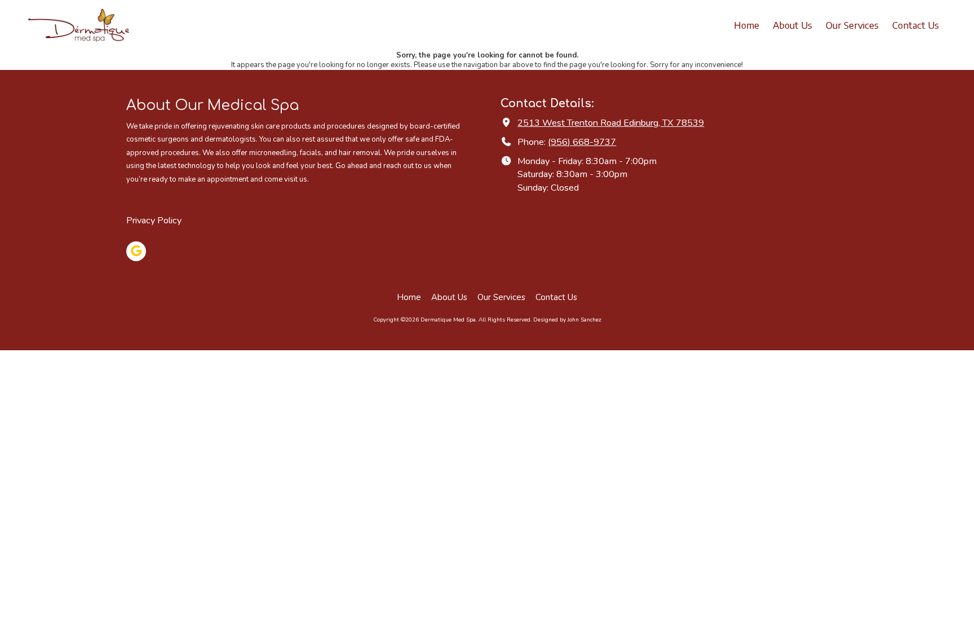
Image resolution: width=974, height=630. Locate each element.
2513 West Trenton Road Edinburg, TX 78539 (610, 123)
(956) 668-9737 (582, 142)
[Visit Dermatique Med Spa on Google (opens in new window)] (136, 251)
